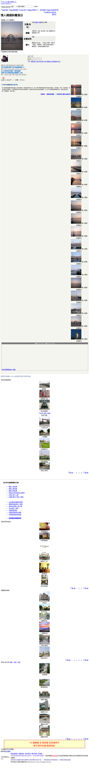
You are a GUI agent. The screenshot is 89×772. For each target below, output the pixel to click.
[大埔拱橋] (44, 673)
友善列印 (68, 94)
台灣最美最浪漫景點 (15, 514)
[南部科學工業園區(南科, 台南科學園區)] (44, 656)
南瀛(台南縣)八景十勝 (15, 506)
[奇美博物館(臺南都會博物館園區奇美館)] (44, 460)
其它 (59, 61)
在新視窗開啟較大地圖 (8, 369)
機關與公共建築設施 (52, 61)
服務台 (34, 10)
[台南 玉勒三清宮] (44, 413)
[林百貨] (44, 601)
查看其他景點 (50, 94)
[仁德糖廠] (44, 435)
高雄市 (36, 22)
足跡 (15, 662)
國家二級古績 (13, 488)
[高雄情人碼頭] (44, 397)
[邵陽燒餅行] (44, 530)
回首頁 (43, 94)
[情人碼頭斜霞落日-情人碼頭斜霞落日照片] (76, 94)
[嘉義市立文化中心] (44, 710)
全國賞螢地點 (13, 510)
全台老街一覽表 (13, 508)
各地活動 (43, 10)
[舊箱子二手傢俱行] (44, 559)
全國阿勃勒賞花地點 (15, 512)
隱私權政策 (14, 753)
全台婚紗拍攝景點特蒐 (16, 502)
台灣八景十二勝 (13, 495)
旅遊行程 (55, 10)
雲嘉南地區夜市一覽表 (16, 504)
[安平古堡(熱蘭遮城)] (44, 610)
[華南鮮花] (44, 572)
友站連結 (7, 751)
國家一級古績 (13, 486)
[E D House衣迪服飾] (44, 551)
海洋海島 (41, 61)
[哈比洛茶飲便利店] (44, 584)
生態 (45, 61)
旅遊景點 (15, 10)
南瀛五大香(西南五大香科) (17, 493)
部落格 (40, 753)
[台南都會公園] (44, 447)
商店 (24, 10)
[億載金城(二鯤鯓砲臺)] (44, 619)
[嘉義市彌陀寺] (44, 698)
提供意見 (28, 753)
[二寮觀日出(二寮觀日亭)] (44, 631)
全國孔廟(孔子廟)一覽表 (16, 497)
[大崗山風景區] (44, 644)
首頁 (6, 10)
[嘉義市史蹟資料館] (44, 735)
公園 (37, 61)
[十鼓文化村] (44, 426)
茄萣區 (40, 22)
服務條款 (21, 753)
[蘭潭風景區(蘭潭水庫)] (44, 685)
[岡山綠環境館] (44, 409)
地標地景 (33, 61)
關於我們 (34, 753)
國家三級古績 (13, 490)
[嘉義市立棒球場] (44, 723)
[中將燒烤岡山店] (44, 539)
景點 (11, 662)
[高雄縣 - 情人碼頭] (44, 387)
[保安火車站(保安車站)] (44, 469)
